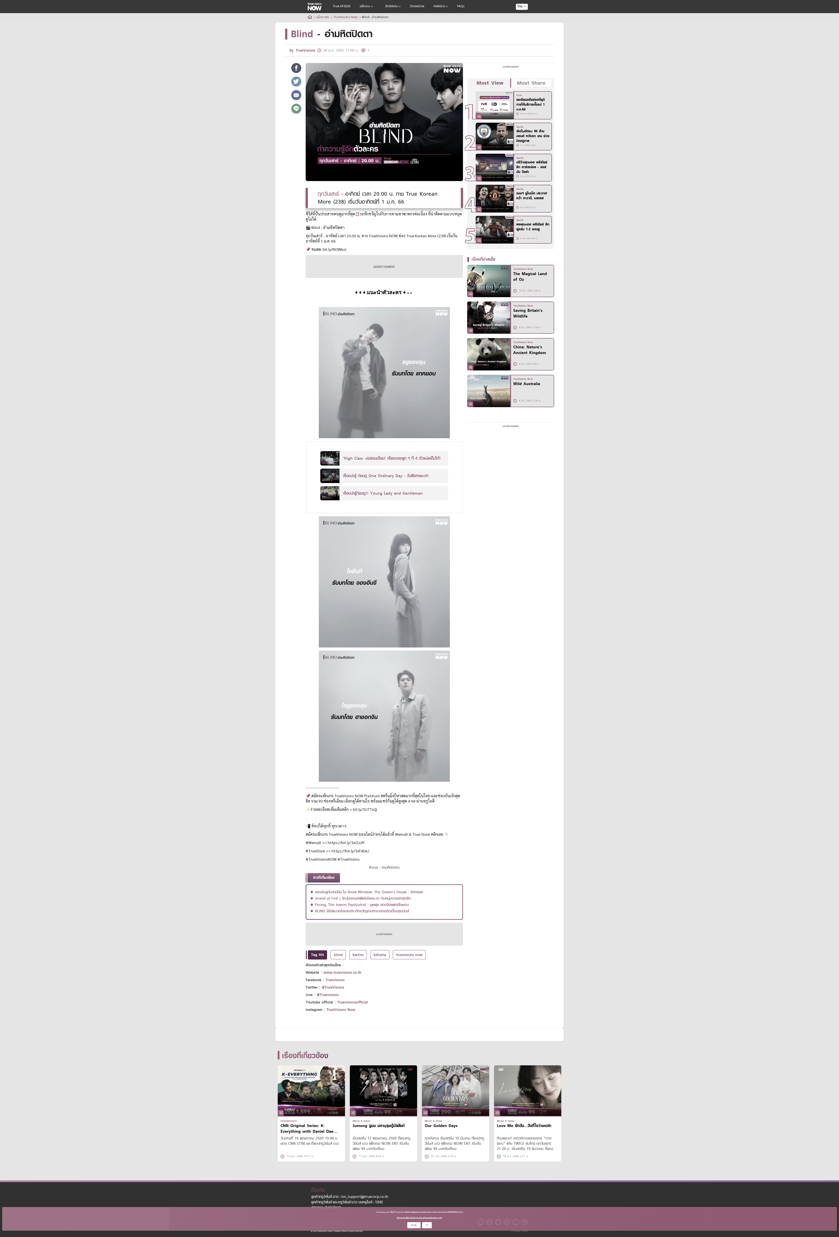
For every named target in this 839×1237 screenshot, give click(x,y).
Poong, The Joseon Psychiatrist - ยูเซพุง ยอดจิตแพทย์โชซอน (362, 904)
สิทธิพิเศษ (391, 6)
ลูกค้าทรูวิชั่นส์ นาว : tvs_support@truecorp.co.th (349, 1197)
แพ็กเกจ (365, 6)
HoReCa (439, 6)
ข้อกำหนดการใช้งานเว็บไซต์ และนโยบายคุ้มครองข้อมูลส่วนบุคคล (419, 1217)
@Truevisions (328, 995)
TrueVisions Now (340, 1010)
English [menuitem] (519, 22)
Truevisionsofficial (352, 1002)
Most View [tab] (490, 83)
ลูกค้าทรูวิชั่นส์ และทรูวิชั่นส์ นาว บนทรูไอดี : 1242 (347, 1202)
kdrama (380, 955)
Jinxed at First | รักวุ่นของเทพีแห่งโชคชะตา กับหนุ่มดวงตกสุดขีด (363, 898)
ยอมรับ (414, 1225)
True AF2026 (341, 6)
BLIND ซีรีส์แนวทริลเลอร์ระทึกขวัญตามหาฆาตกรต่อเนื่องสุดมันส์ (362, 911)
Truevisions (335, 980)
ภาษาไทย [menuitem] (518, 15)
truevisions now (409, 955)
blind (338, 955)
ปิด (427, 1225)
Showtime (417, 6)
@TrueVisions (333, 987)
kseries (358, 955)
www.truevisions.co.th (342, 972)
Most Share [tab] (531, 83)
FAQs (461, 6)
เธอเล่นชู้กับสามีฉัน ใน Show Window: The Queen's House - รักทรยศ (369, 892)
